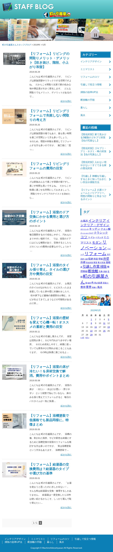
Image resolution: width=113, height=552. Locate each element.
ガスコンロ (84, 229)
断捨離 (93, 271)
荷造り (106, 283)
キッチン (94, 228)
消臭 (105, 271)
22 (91, 331)
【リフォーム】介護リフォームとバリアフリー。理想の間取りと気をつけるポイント (93, 194)
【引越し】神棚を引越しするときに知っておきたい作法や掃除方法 (93, 179)
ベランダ (99, 237)
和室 (96, 259)
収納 (90, 258)
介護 (86, 259)
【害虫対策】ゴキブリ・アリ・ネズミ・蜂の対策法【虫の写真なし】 (93, 151)
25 (104, 331)
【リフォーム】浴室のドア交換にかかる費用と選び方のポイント (49, 216)
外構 (82, 262)
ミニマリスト (87, 69)
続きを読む (66, 101)
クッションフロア (86, 233)
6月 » (87, 337)
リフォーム (95, 253)
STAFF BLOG (56, 6)
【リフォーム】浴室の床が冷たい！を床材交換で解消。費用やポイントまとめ (49, 371)
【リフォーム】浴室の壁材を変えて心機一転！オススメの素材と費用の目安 (49, 322)
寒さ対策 (101, 262)
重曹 (89, 287)
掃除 (103, 266)
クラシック (101, 232)
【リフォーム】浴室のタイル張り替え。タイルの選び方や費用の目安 (49, 269)
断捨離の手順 (87, 100)
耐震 (89, 283)
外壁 (106, 258)
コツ (84, 237)
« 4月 (82, 337)
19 (108, 327)
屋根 (108, 262)
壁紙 (100, 259)
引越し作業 (91, 266)
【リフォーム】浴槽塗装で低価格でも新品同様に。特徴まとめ (49, 420)
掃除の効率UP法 (89, 92)
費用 (82, 287)
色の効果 (98, 283)
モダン (97, 242)
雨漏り (94, 287)
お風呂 (84, 220)
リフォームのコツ (89, 77)
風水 (82, 115)
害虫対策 (89, 263)
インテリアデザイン (91, 61)
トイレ (91, 237)
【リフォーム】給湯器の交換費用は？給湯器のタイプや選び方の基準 (49, 469)
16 (95, 327)
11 (104, 323)
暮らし (84, 107)
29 (91, 335)
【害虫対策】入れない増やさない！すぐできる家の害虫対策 (93, 165)
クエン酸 (106, 229)
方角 (101, 271)
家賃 (95, 262)
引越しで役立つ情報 (91, 84)
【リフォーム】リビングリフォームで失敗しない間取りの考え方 (49, 115)
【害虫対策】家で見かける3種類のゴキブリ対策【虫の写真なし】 (93, 137)
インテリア (97, 220)
